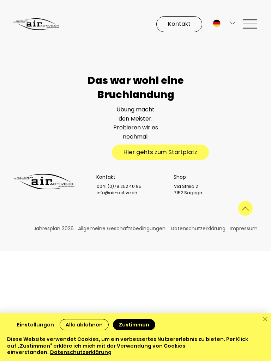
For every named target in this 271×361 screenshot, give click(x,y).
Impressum (244, 228)
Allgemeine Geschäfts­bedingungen (121, 228)
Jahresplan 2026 (54, 228)
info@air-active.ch (117, 193)
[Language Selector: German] (224, 23)
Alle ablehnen (84, 324)
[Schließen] (265, 319)
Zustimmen (134, 324)
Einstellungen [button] (35, 324)
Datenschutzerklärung (198, 228)
